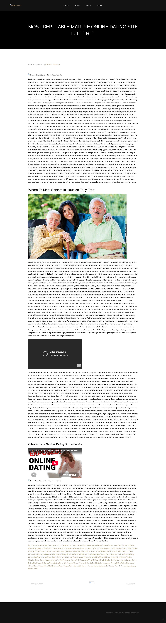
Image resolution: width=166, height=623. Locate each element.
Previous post (37, 584)
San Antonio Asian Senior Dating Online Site (49, 557)
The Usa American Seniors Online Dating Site (74, 545)
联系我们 (99, 5)
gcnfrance (48, 64)
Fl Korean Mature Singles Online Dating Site (66, 566)
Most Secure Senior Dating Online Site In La (43, 545)
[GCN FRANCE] (16, 5)
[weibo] (74, 583)
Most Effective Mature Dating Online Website (110, 557)
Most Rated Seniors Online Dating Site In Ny (80, 557)
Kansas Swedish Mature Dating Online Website (98, 566)
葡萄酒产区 (56, 64)
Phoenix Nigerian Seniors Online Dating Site (82, 563)
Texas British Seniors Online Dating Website (122, 548)
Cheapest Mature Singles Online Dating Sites (105, 545)
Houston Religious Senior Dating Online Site (51, 563)
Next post (131, 584)
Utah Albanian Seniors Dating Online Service (92, 554)
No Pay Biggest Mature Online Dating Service (74, 551)
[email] (86, 583)
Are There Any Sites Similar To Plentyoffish (92, 548)
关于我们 (66, 5)
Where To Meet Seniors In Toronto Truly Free (68, 560)
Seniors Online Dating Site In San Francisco (62, 548)
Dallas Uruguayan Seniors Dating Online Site (113, 563)
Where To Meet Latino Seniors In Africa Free (105, 551)
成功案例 (77, 5)
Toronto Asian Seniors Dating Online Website (61, 554)
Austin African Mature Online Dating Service (98, 560)
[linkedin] (80, 583)
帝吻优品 (88, 5)
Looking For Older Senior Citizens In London (43, 551)
